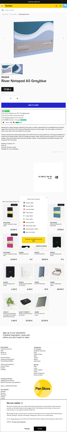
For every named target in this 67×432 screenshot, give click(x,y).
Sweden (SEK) (29, 203)
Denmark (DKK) (30, 209)
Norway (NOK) (29, 206)
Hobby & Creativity (40, 351)
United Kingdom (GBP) (32, 229)
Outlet (36, 357)
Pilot (35, 366)
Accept (40, 428)
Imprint (3, 368)
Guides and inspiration (7, 359)
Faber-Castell (38, 370)
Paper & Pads (5, 14)
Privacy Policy (5, 366)
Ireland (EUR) (29, 216)
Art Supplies (37, 349)
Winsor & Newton (39, 373)
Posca (36, 371)
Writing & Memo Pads (24, 14)
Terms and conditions (7, 364)
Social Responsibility (7, 361)
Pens (35, 352)
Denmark (3, 395)
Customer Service (6, 349)
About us (3, 352)
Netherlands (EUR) (31, 225)
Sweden (3, 391)
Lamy (35, 368)
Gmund (5, 77)
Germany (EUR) (30, 222)
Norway (3, 393)
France (3, 398)
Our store (3, 354)
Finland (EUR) (29, 212)
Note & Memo (13, 14)
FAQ (2, 350)
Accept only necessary (19, 422)
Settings (27, 428)
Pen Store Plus (5, 357)
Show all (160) (38, 375)
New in (36, 359)
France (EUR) (29, 219)
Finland (3, 397)
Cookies (3, 369)
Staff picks (37, 361)
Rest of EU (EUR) (30, 232)
